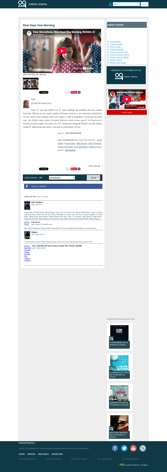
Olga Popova (81, 143)
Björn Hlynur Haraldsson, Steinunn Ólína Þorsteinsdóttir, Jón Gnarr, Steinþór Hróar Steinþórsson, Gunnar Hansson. (60, 228)
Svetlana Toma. (95, 147)
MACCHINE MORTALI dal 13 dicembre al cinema (119, 435)
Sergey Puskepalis (65, 147)
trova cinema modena (130, 459)
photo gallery (43, 454)
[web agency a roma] (121, 465)
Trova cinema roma (119, 52)
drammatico (70, 150)
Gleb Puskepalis (95, 143)
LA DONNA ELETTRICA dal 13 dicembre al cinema (119, 375)
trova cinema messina (79, 459)
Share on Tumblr (79, 92)
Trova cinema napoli (119, 57)
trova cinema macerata (27, 459)
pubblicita (31, 454)
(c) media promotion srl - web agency (136, 465)
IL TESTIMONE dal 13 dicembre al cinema (119, 343)
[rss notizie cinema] (142, 451)
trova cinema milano (105, 459)
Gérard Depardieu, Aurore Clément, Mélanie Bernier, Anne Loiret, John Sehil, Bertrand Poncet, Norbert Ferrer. (58, 242)
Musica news (116, 60)
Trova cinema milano (119, 55)
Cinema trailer (116, 44)
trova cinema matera (53, 459)
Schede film (115, 42)
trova (93, 177)
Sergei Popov (69, 143)
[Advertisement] (39, 147)
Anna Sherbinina (81, 147)
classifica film (57, 454)
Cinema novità (116, 49)
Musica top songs (118, 63)
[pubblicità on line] (119, 80)
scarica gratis (127, 112)
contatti (22, 454)
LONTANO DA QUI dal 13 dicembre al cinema (119, 404)
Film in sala (115, 47)
